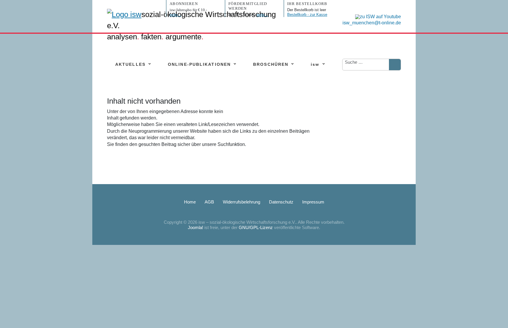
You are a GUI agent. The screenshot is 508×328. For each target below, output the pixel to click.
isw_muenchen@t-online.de (371, 22)
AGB (209, 201)
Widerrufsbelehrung (241, 201)
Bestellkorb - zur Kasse (307, 14)
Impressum (313, 201)
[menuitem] (130, 64)
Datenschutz (281, 201)
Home (190, 201)
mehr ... (175, 14)
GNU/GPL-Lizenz (256, 227)
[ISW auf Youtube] (376, 16)
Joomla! (195, 227)
